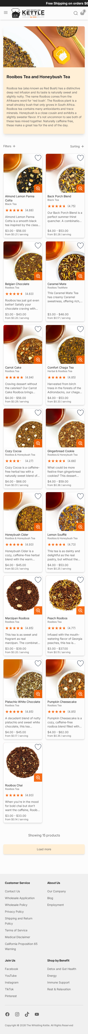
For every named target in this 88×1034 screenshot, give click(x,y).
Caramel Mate (56, 284)
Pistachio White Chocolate (22, 701)
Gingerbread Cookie (60, 451)
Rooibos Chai (14, 785)
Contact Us (12, 891)
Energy (52, 975)
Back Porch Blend (59, 196)
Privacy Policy (14, 911)
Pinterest (11, 996)
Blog (50, 898)
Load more (44, 849)
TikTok (9, 989)
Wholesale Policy (16, 904)
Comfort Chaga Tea (60, 367)
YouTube (11, 975)
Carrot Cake (13, 367)
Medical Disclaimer (17, 937)
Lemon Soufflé (57, 534)
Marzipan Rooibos (17, 618)
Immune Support (58, 982)
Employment (55, 904)
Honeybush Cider (16, 534)
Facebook (11, 969)
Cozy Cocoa (13, 451)
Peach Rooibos (57, 618)
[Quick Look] (38, 188)
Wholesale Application (20, 898)
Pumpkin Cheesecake (62, 701)
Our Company (56, 891)
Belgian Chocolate (17, 284)
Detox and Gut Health (61, 969)
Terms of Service (16, 930)
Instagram (11, 982)
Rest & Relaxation (59, 989)
